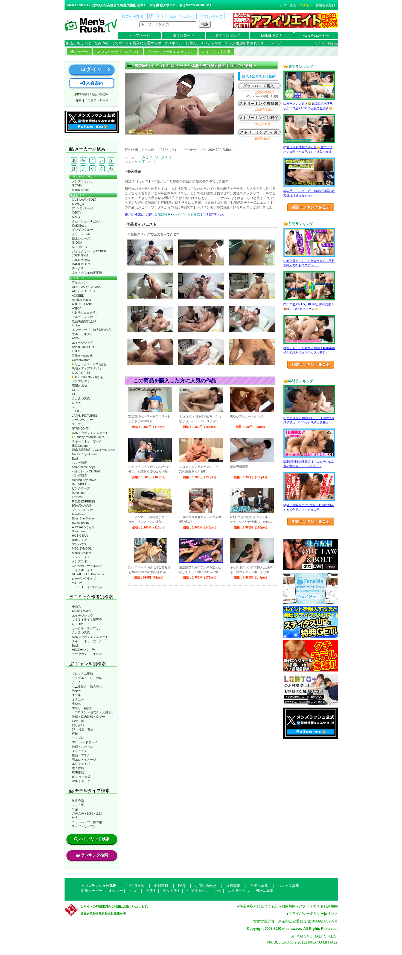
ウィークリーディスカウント (171, 52)
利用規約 (288, 906)
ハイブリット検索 (187, 215)
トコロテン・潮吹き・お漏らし (93, 712)
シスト (76, 406)
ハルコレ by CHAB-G (86, 471)
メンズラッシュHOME (98, 886)
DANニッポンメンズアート (90, 432)
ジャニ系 (78, 805)
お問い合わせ (183, 16)
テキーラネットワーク (87, 441)
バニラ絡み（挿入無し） (88, 686)
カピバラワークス (155, 157)
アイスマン (79, 282)
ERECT (77, 351)
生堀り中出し (197, 891)
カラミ (76, 682)
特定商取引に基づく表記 (258, 906)
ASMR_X (78, 204)
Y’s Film (77, 583)
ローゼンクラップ (84, 578)
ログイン (305, 5)
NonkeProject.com (84, 454)
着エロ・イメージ (84, 759)
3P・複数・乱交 (83, 729)
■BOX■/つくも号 (83, 527)
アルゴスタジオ (82, 317)
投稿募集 (233, 886)
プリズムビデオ (82, 510)
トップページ (139, 35)
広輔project (79, 385)
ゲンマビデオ (81, 381)
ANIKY (76, 308)
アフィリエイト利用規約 (318, 906)
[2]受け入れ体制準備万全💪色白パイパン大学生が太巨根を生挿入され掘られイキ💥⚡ (308, 151)
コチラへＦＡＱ (98, 100)
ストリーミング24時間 (259, 118)
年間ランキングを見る (311, 521)
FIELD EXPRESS (83, 501)
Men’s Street (80, 189)
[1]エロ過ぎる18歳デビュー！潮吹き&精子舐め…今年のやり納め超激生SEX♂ (308, 422)
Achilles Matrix (81, 299)
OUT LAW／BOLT (84, 199)
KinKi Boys (79, 225)
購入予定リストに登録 (258, 76)
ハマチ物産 (79, 462)
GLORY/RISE (81, 372)
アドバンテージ (82, 208)
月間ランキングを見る (311, 364)
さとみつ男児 (81, 398)
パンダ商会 (79, 475)
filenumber (79, 492)
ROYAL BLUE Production (88, 574)
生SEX (76, 703)
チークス (78, 268)
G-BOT (77, 402)
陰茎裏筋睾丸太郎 (84, 321)
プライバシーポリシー (306, 914)
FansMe (77, 497)
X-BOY (76, 212)
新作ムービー (91, 891)
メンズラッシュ (82, 181)
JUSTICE (78, 411)
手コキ (76, 695)
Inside (76, 325)
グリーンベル (81, 234)
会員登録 (161, 886)
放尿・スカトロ (82, 746)
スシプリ (78, 424)
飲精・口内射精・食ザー (88, 716)
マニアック (79, 750)
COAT (76, 390)
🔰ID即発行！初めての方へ (91, 94)
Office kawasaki (82, 355)
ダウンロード (183, 35)
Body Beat (79, 531)
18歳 (75, 809)
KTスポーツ (80, 247)
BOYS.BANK (80, 522)
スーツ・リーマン (84, 826)
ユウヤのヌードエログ (87, 565)
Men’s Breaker (81, 552)
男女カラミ (79, 691)
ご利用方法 (134, 16)
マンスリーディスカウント (118, 52)
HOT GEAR (80, 535)
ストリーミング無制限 (258, 103)
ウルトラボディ (82, 334)
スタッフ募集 (288, 886)
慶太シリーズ (81, 238)
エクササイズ (81, 763)
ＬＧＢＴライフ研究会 (87, 587)
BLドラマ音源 (81, 776)
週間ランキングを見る (311, 207)
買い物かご (214, 16)
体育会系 (78, 800)
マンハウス (79, 544)
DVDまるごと (272, 35)
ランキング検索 (94, 855)
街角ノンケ (79, 540)
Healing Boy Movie (84, 479)
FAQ (181, 886)
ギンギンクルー (82, 229)
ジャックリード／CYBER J (90, 251)
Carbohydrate (81, 359)
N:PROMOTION (83, 347)
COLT (76, 394)
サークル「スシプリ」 (87, 628)
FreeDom (78, 514)
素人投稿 (78, 768)
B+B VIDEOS (80, 484)
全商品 (76, 606)
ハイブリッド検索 (216, 52)
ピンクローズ (81, 488)
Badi (75, 458)
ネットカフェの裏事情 (87, 272)
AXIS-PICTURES (83, 291)
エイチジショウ (82, 342)
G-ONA (77, 242)
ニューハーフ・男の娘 (87, 822)
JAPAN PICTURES (84, 415)
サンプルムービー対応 (87, 678)
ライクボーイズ (82, 570)
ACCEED (78, 295)
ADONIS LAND (82, 304)
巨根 (75, 733)
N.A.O (76, 216)
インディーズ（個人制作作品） (93, 329)
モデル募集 (259, 886)
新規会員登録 (325, 5)
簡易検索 (164, 215)
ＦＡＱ (158, 16)
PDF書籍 (78, 772)
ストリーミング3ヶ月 (259, 132)
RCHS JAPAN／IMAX (86, 286)
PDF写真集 (264, 891)
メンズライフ (81, 557)
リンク (332, 914)
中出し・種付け (82, 708)
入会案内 (94, 83)
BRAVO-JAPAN (82, 505)
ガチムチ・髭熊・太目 (87, 813)
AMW (75, 338)
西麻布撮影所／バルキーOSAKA (93, 449)
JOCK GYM (80, 255)
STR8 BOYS (80, 428)
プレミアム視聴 (82, 673)
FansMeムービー (316, 35)
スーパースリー (82, 419)
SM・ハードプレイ (84, 742)
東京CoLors (80, 445)
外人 (75, 817)
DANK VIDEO (81, 264)
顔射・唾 (78, 721)
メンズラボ (79, 561)
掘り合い (78, 725)
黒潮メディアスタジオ (87, 368)
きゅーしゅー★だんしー (88, 221)
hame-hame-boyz (83, 467)
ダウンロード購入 (258, 86)
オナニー (78, 699)
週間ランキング (227, 35)
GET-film (77, 185)
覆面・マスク (81, 755)
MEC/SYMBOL (82, 548)
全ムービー (80, 52)
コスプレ (78, 738)
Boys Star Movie (83, 518)
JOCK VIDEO (81, 259)
